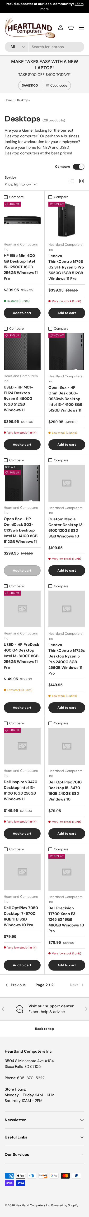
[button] (71, 27)
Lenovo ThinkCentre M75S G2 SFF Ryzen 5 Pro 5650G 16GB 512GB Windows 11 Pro (66, 267)
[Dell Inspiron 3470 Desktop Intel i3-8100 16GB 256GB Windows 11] (22, 746)
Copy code (58, 85)
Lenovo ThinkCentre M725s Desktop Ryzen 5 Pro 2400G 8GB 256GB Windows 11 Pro (66, 659)
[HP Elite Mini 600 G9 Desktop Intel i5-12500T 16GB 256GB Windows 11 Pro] (22, 220)
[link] (71, 985)
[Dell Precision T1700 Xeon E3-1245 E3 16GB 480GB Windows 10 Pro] (66, 872)
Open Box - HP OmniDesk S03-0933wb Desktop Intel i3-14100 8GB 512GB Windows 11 (65, 399)
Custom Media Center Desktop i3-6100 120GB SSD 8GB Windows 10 (66, 528)
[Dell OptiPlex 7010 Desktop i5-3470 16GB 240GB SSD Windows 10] (66, 746)
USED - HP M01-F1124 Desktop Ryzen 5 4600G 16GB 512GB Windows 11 (18, 398)
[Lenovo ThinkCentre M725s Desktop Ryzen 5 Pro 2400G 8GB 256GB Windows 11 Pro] (66, 609)
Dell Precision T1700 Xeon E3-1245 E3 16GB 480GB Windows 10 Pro (66, 919)
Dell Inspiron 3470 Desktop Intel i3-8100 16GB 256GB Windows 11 (20, 790)
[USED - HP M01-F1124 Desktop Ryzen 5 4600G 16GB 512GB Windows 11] (22, 351)
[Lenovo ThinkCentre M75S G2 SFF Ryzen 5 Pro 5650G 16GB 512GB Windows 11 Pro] (66, 220)
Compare (62, 166)
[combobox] (44, 47)
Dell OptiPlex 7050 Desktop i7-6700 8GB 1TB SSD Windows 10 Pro (21, 916)
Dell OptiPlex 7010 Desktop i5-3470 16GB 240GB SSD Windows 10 (65, 791)
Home (9, 100)
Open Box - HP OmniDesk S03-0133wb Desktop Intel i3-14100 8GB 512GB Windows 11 (20, 530)
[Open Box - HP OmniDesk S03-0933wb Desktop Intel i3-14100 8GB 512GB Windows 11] (66, 351)
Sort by (10, 177)
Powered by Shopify (64, 1205)
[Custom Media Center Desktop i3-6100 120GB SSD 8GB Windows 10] (66, 483)
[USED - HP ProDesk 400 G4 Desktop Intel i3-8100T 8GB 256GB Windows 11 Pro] (22, 609)
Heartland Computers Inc (33, 1205)
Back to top (44, 1029)
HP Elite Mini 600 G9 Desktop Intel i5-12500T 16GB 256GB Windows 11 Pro (21, 267)
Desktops (23, 100)
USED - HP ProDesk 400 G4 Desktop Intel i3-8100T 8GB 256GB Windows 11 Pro (21, 656)
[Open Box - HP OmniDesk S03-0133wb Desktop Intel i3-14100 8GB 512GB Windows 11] (22, 483)
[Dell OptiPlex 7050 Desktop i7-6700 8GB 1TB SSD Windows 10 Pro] (22, 872)
